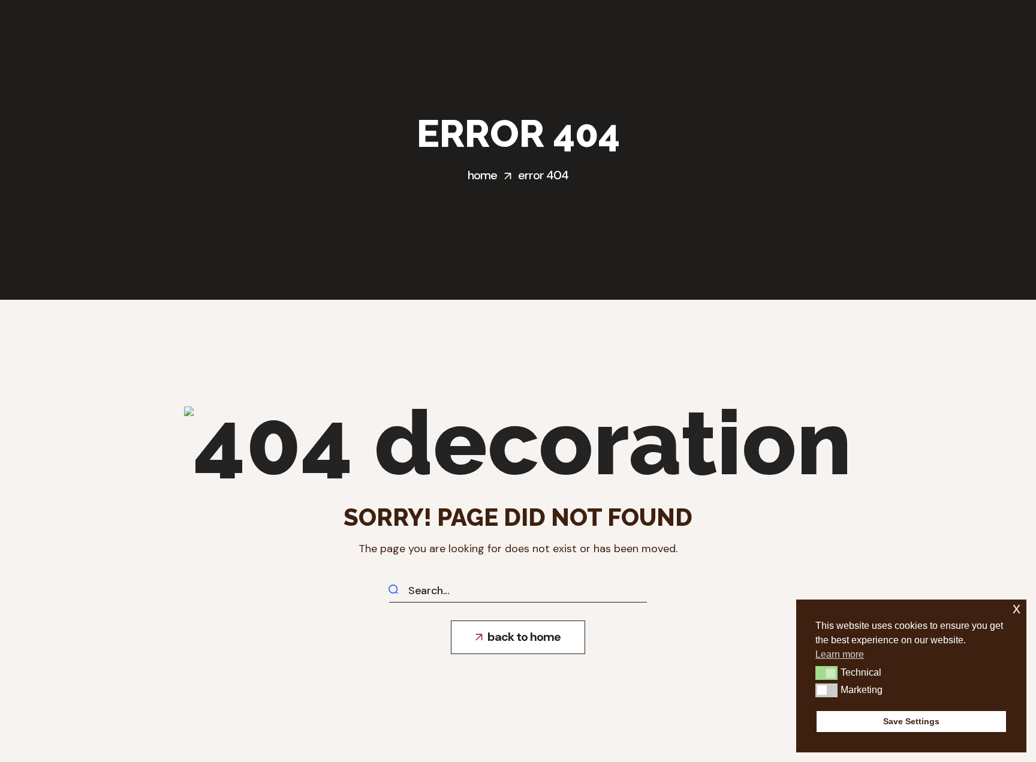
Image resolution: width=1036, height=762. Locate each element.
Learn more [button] (839, 654)
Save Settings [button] (911, 721)
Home (482, 175)
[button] (518, 637)
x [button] (1016, 608)
